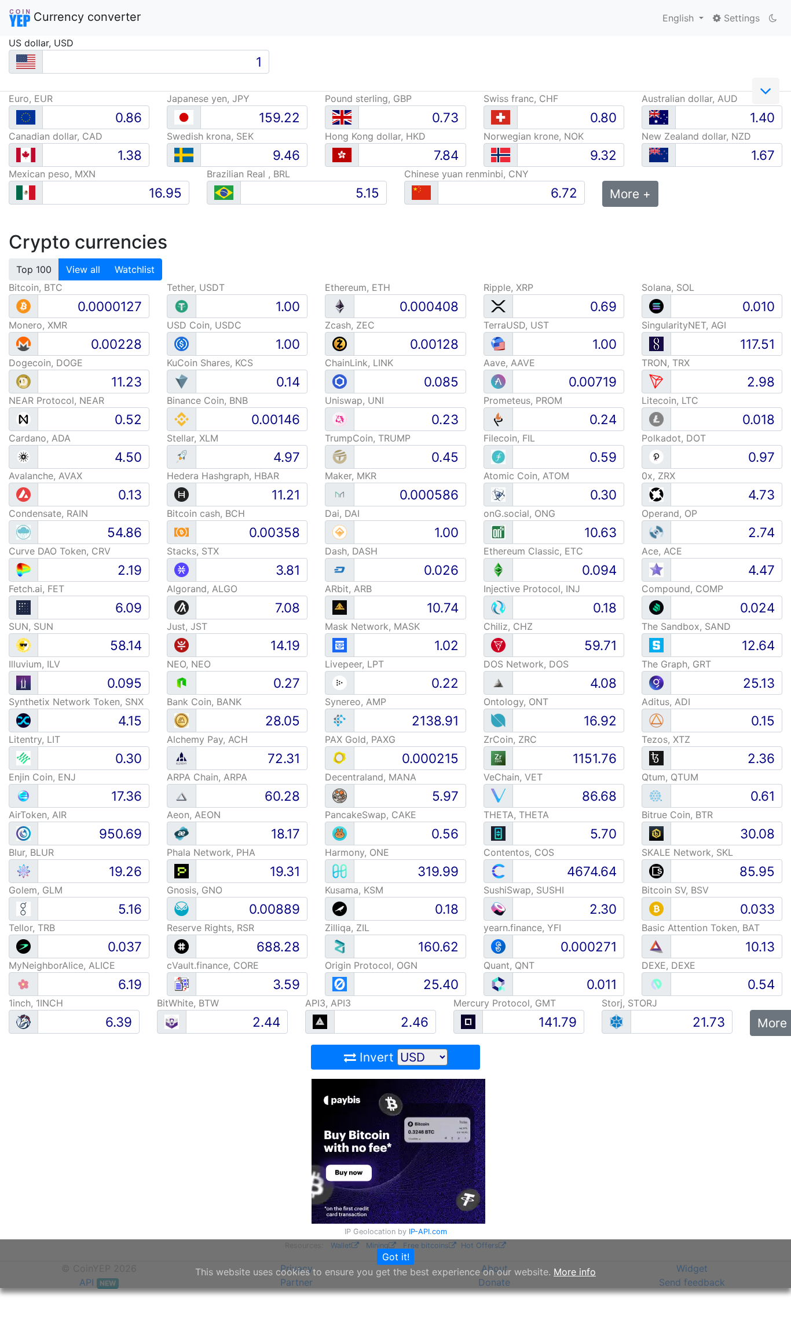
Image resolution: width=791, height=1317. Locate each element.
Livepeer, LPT (354, 664)
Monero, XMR (38, 325)
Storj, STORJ (629, 1003)
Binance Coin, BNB (207, 400)
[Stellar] (181, 456)
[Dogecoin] (23, 381)
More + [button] (630, 194)
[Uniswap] (339, 418)
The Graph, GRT (676, 664)
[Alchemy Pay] (181, 757)
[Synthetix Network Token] (23, 720)
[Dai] (339, 531)
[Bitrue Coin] (656, 833)
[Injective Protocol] (498, 607)
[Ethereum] (339, 305)
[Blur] (23, 870)
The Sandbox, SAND (686, 626)
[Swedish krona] (183, 155)
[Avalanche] (23, 494)
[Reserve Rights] (181, 946)
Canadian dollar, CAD (55, 136)
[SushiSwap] (498, 908)
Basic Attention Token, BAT (701, 927)
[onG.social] (498, 531)
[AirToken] (23, 833)
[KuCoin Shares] (181, 381)
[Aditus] (656, 720)
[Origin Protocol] (339, 983)
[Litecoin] (656, 418)
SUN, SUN (31, 626)
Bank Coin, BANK (204, 701)
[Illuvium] (23, 682)
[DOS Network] (498, 682)
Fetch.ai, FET (36, 588)
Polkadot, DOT (674, 438)
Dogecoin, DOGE (46, 363)
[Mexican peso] (25, 192)
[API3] (320, 1021)
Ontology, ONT (516, 701)
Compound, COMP (682, 588)
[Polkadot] (656, 456)
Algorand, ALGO (202, 588)
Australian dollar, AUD (690, 98)
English (679, 18)
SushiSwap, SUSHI (524, 890)
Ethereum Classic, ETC (533, 551)
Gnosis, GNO (194, 890)
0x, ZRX (658, 475)
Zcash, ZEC (350, 325)
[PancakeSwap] (339, 833)
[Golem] (23, 908)
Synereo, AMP (355, 701)
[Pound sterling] (341, 117)
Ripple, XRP (508, 287)
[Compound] (656, 607)
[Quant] (498, 983)
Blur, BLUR (31, 852)
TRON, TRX (666, 363)
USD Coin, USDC (204, 325)
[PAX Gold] (339, 757)
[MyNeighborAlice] (23, 983)
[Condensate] (23, 531)
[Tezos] (656, 757)
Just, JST (187, 626)
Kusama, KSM (354, 890)
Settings (740, 18)
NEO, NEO (189, 664)
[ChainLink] (339, 381)
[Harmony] (339, 870)
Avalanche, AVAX (45, 475)
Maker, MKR (350, 475)
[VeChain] (498, 795)
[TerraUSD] (498, 343)
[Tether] (181, 305)
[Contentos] (498, 870)
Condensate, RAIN (48, 513)
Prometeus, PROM (523, 400)
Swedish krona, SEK (210, 136)
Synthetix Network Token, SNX (76, 701)
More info (575, 1272)
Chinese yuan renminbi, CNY (466, 174)
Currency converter (85, 17)
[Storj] (616, 1021)
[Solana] (656, 305)
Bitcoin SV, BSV (675, 890)
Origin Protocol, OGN (371, 965)
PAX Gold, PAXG (360, 739)
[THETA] (498, 833)
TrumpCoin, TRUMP (368, 438)
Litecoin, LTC (670, 400)
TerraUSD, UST (516, 325)
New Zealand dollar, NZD (696, 136)
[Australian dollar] (658, 117)
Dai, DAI (342, 513)
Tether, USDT (196, 287)
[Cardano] (23, 456)
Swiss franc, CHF (521, 98)
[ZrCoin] (498, 757)
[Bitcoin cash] (181, 531)
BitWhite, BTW (188, 1003)
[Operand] (656, 531)
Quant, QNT (509, 965)
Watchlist (135, 269)
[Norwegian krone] (500, 155)
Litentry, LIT (34, 739)
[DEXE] (656, 983)
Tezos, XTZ (666, 739)
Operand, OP (669, 513)
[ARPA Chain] (181, 795)
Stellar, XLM (192, 438)
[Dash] (339, 569)
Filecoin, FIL (509, 438)
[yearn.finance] (498, 946)
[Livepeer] (339, 682)
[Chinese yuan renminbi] (421, 192)
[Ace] (656, 569)
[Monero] (23, 343)
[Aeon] (181, 833)
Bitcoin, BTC (36, 287)
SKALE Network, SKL (687, 852)
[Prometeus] (498, 418)
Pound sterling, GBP (368, 98)
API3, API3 (328, 1003)
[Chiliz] (498, 644)
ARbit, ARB (348, 588)
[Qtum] (656, 795)
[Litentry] (23, 757)
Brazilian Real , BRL (248, 174)
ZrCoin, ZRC (510, 739)
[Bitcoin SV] (656, 908)
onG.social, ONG (519, 513)
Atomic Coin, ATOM (526, 475)
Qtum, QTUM (670, 777)
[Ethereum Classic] (498, 569)
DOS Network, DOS (526, 664)
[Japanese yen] (183, 117)
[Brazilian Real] (223, 192)
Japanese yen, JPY (208, 98)
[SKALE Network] (656, 870)
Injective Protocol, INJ (532, 588)
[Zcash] (339, 343)
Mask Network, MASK (372, 626)
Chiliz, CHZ (508, 626)
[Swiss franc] (500, 117)
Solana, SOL (668, 287)
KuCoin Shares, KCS (210, 363)
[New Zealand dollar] (658, 155)
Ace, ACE (662, 551)
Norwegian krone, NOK (534, 136)
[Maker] (339, 494)
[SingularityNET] (656, 343)
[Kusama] (339, 908)
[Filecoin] (498, 456)
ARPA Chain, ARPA (207, 777)
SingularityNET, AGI (684, 325)
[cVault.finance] (181, 983)
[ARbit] (339, 607)
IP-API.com (428, 1231)
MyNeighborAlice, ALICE (62, 965)
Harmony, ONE (357, 852)
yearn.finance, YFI (522, 927)
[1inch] (23, 1021)
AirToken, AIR (38, 814)
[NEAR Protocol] (23, 418)
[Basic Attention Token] (656, 946)
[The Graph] (656, 682)
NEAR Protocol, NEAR (56, 400)
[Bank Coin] (181, 720)
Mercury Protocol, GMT (504, 1003)
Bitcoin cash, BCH (206, 513)
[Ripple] (498, 305)
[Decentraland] (339, 795)
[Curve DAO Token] (23, 569)
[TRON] (656, 381)
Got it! (395, 1257)
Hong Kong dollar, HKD (375, 136)
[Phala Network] (181, 870)
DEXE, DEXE (668, 965)
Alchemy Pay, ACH (207, 739)
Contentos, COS (519, 852)
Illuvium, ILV (34, 664)
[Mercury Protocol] (468, 1021)
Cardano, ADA (40, 438)
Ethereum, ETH (357, 287)
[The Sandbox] (656, 644)
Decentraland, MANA (370, 777)
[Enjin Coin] (23, 795)
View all (83, 269)
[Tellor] (23, 946)
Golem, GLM (36, 890)
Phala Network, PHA (211, 852)
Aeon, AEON (194, 814)
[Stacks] (181, 569)
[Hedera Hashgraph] (181, 494)
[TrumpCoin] (339, 456)
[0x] (656, 494)
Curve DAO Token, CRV (60, 551)
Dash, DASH (351, 551)
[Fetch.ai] (23, 607)
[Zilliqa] (339, 946)
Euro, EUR (31, 98)
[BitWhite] (171, 1021)
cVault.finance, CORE (213, 965)
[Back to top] (765, 1292)
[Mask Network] (339, 644)
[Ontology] (498, 720)
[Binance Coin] (181, 418)
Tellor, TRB (32, 927)
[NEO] (181, 682)
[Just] (181, 644)
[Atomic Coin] (498, 494)
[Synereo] (339, 720)
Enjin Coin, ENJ (42, 777)
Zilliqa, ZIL (347, 927)
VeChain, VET (513, 777)
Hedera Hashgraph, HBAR (223, 475)
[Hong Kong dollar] (341, 155)
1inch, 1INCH (36, 1003)
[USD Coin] (181, 343)
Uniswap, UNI (354, 400)
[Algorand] (181, 607)
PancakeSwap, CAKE (370, 814)
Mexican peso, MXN (52, 174)
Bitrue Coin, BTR (677, 814)
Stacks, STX (193, 551)
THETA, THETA (516, 814)
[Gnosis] (181, 908)
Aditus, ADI (666, 701)
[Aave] (498, 381)
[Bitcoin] (23, 305)
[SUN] (23, 644)
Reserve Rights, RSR (210, 927)
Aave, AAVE (509, 363)
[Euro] (25, 117)
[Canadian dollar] (25, 155)
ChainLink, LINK (359, 363)
